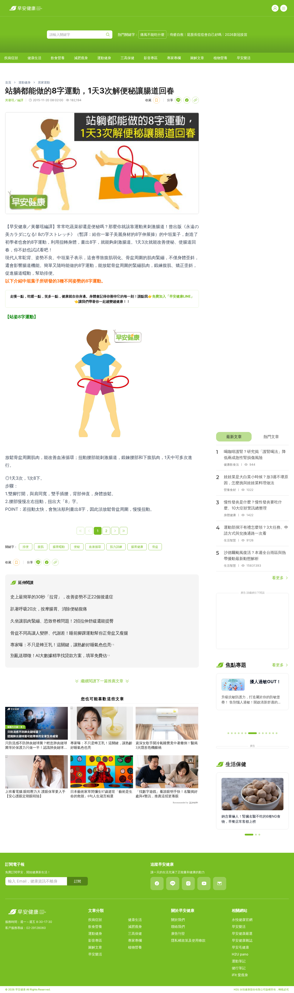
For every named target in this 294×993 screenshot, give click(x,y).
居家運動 (44, 82)
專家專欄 (174, 58)
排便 (26, 547)
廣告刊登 (178, 933)
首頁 (8, 82)
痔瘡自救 (177, 34)
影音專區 (151, 58)
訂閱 (77, 881)
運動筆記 (239, 961)
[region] (102, 298)
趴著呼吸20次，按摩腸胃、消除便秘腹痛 (48, 609)
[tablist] (252, 436)
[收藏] (156, 100)
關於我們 (178, 919)
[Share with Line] (178, 100)
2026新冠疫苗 (236, 34)
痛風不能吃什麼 (152, 34)
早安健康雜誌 (242, 940)
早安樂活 (244, 58)
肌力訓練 (116, 547)
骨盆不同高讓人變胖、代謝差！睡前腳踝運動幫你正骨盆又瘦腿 (69, 633)
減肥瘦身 (81, 58)
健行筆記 (239, 968)
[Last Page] (123, 531)
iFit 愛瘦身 (240, 975)
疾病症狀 (11, 58)
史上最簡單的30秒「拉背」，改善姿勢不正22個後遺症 (61, 596)
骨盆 (155, 547)
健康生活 (34, 58)
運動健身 (104, 58)
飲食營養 (58, 58)
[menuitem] (11, 58)
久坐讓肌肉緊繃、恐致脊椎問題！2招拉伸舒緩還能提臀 (62, 621)
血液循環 (95, 547)
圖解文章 (197, 58)
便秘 (77, 547)
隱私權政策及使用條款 (188, 940)
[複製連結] (195, 100)
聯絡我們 (178, 926)
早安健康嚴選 (242, 933)
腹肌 (41, 547)
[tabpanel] (252, 513)
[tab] (234, 436)
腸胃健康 (137, 547)
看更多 (278, 577)
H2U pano (240, 954)
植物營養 (220, 58)
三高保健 (127, 58)
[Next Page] (115, 531)
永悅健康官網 (242, 919)
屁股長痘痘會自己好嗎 (204, 34)
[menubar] (127, 58)
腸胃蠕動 (59, 547)
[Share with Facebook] (186, 100)
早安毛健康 (240, 947)
